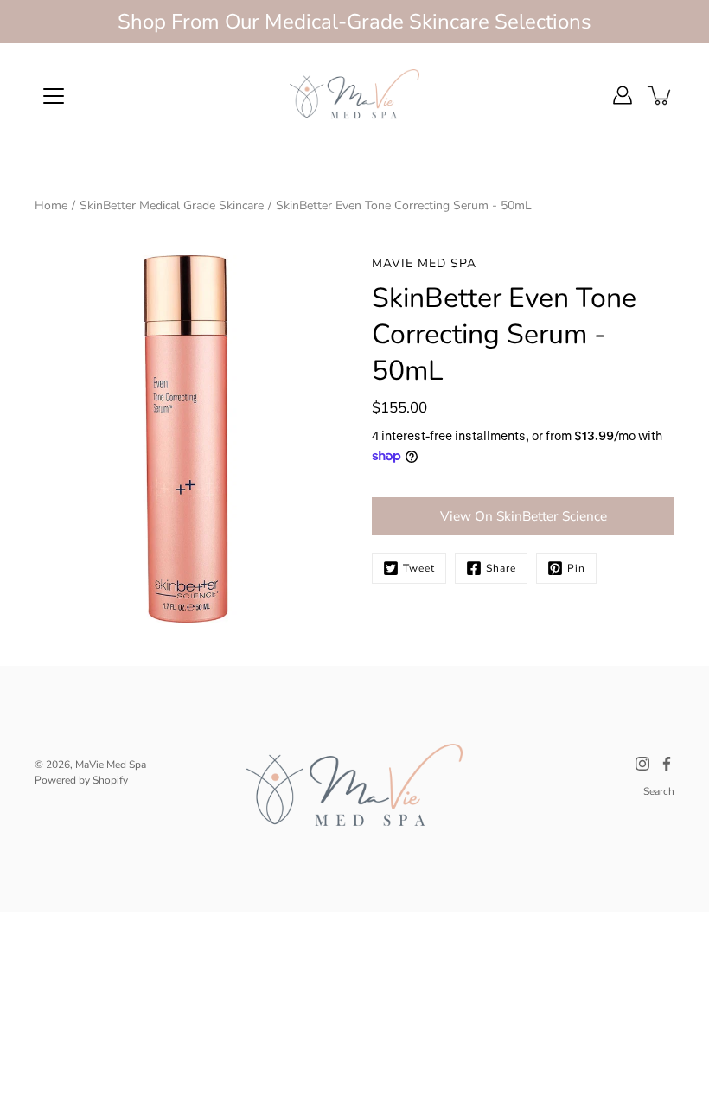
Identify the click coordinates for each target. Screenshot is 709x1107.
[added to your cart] (660, 95)
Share (501, 568)
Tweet (419, 568)
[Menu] (54, 96)
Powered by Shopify (81, 780)
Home (51, 205)
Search (658, 791)
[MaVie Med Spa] (354, 95)
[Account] (622, 95)
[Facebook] (666, 764)
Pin (576, 568)
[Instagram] (642, 764)
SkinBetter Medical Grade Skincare (172, 205)
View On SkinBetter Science (523, 516)
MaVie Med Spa (110, 764)
